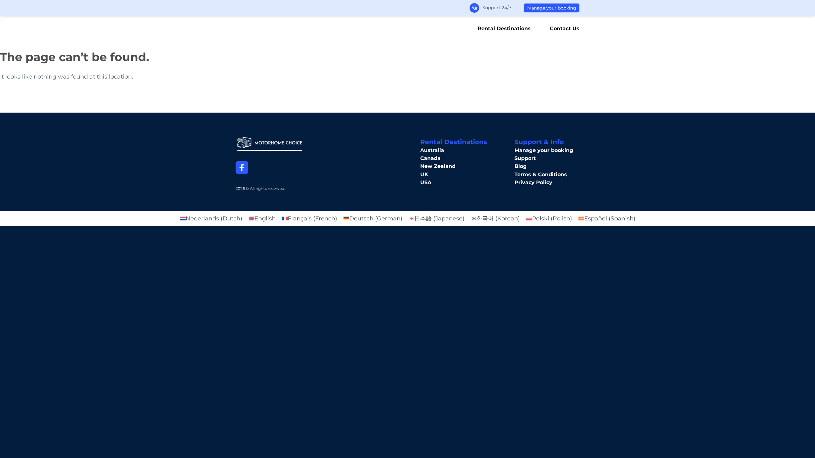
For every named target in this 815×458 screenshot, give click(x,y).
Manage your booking (551, 8)
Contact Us (564, 28)
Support (525, 158)
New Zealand (438, 166)
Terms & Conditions (540, 174)
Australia (432, 150)
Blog (520, 166)
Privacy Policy (533, 182)
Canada (430, 158)
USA (425, 182)
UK (424, 174)
